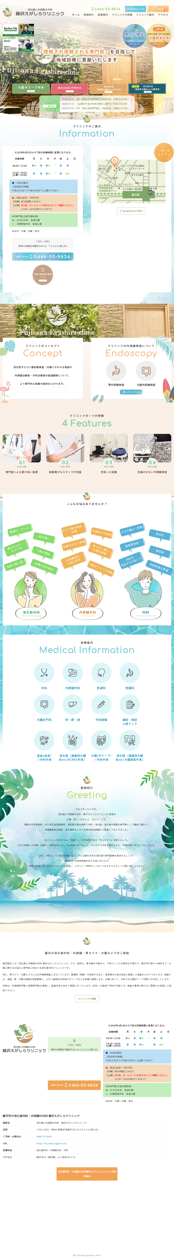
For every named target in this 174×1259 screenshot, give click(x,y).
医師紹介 (89, 14)
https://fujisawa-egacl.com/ (51, 1143)
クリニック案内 (145, 14)
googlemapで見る (133, 210)
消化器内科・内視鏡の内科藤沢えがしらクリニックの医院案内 (87, 1174)
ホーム (76, 14)
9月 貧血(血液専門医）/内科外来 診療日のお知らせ (97, 99)
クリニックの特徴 (122, 14)
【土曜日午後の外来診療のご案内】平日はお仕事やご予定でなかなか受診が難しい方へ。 (114, 103)
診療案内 (103, 14)
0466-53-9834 (44, 1136)
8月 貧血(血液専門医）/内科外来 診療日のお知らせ (97, 108)
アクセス (163, 14)
